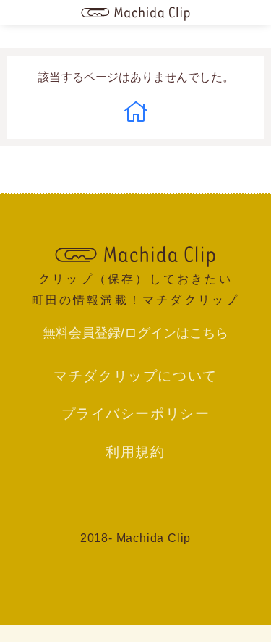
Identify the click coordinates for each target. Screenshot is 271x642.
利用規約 (135, 452)
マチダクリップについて (135, 376)
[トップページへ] (136, 12)
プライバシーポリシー (135, 413)
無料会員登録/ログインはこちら (135, 333)
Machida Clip (154, 538)
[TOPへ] (136, 254)
